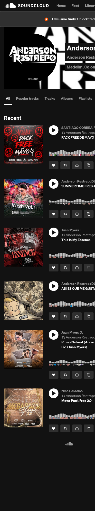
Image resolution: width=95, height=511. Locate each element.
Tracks (50, 98)
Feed (75, 5)
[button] (53, 130)
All (8, 98)
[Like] (53, 165)
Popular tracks (27, 98)
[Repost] (65, 165)
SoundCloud (26, 5)
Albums (67, 98)
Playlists (85, 98)
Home (61, 5)
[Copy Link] (89, 165)
